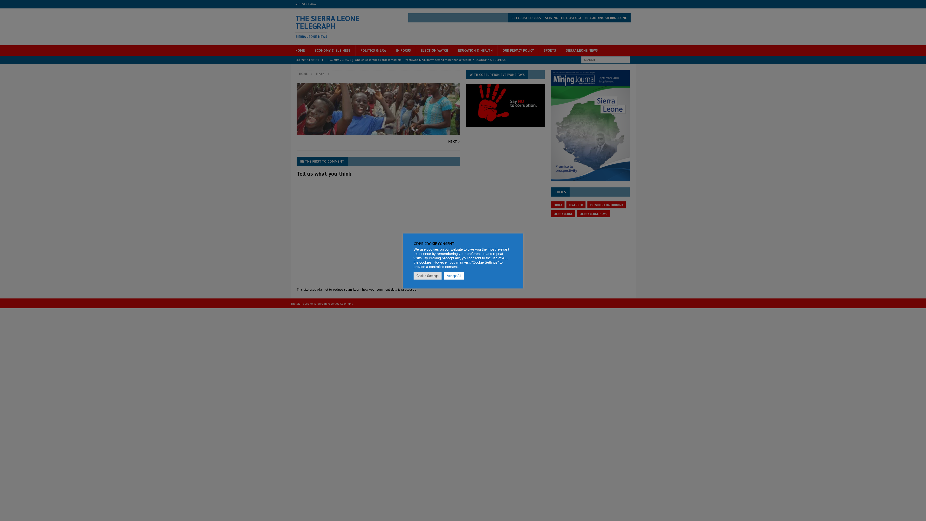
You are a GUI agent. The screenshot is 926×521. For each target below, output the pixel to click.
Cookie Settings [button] (427, 276)
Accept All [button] (454, 276)
